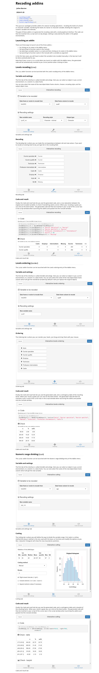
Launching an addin (24, 17)
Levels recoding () (25, 18)
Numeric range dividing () (27, 22)
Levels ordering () (26, 20)
